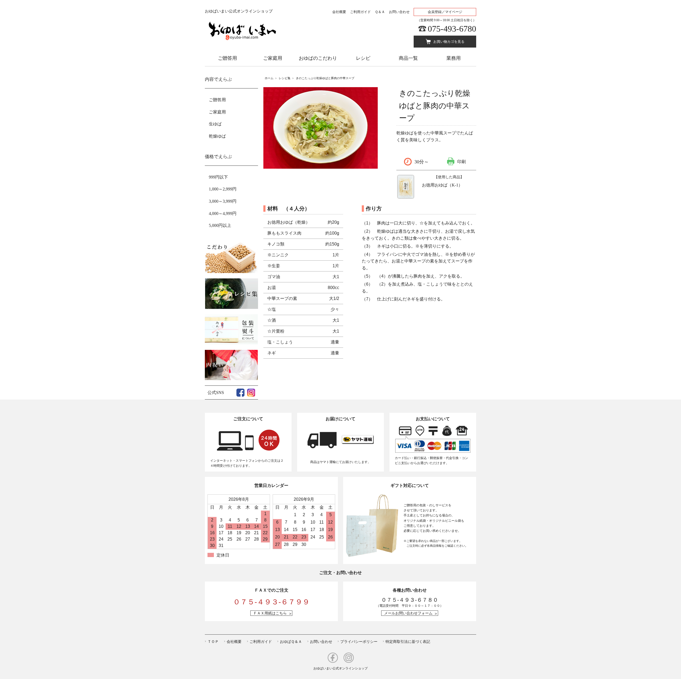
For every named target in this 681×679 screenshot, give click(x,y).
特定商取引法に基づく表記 (407, 641)
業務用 (453, 58)
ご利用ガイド (360, 12)
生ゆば (215, 124)
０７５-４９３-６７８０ (409, 600)
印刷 (461, 161)
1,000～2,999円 (222, 189)
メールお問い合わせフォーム (408, 613)
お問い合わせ (399, 12)
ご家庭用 (272, 58)
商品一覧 (408, 58)
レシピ (363, 58)
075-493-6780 (452, 28)
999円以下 (218, 177)
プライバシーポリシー (358, 641)
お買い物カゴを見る (448, 42)
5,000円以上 (220, 225)
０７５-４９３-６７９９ (271, 602)
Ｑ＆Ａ (380, 12)
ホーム (269, 78)
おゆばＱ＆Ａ (291, 641)
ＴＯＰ (213, 641)
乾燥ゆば (217, 136)
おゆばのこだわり (318, 58)
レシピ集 (284, 78)
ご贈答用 (227, 58)
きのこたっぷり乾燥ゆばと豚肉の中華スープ (325, 78)
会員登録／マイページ (445, 12)
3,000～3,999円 (222, 201)
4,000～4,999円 (222, 213)
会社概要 (339, 12)
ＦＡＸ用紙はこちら (270, 613)
